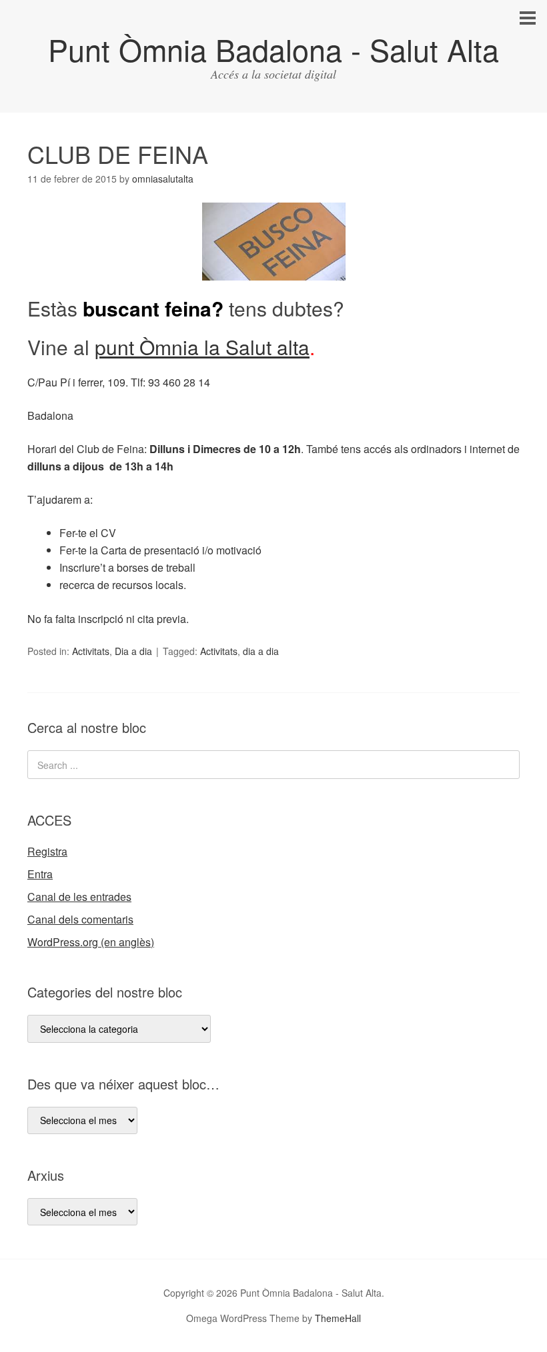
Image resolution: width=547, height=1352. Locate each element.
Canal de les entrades (79, 896)
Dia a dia (133, 651)
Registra (47, 851)
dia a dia (261, 651)
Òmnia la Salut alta (224, 347)
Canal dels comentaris (80, 919)
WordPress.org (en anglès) (90, 942)
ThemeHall (338, 1318)
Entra (40, 874)
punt (117, 347)
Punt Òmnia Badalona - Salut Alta (273, 49)
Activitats (90, 651)
